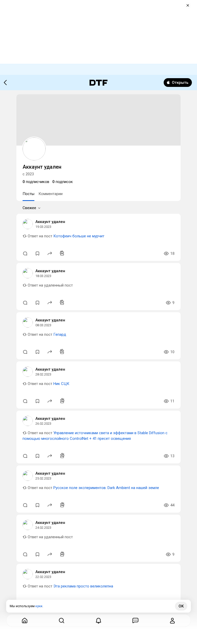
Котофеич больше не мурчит (78, 236)
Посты (28, 193)
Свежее (29, 208)
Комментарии (50, 193)
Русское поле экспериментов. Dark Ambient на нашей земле (106, 487)
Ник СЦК (61, 383)
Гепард (59, 334)
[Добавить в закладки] (37, 253)
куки (38, 606)
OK (181, 606)
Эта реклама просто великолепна (83, 586)
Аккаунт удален (50, 221)
